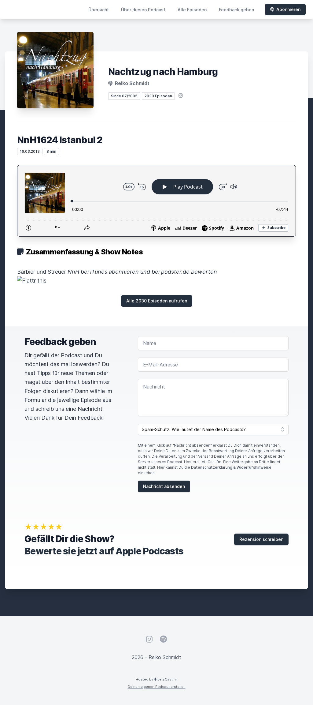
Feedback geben (236, 9)
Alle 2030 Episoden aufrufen (156, 300)
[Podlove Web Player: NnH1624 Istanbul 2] (156, 200)
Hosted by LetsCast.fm (157, 679)
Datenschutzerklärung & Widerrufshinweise (231, 467)
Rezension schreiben (261, 539)
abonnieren (124, 271)
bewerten (204, 271)
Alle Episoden (192, 9)
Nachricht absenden (164, 486)
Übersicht (98, 9)
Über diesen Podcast (143, 9)
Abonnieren (288, 9)
